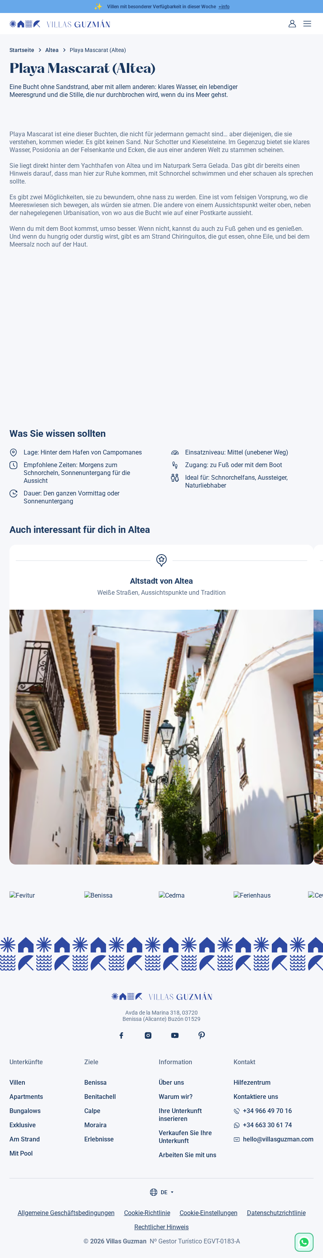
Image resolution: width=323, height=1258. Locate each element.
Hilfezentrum (252, 1082)
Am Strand (24, 1139)
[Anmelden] (292, 24)
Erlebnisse (99, 1139)
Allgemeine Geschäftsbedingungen (66, 1213)
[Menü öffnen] (307, 23)
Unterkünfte (26, 1062)
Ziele (91, 1062)
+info (224, 6)
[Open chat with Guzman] (304, 1242)
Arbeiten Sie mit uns (187, 1155)
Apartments (26, 1096)
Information (175, 1062)
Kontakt (244, 1062)
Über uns (171, 1082)
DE (164, 1192)
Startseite (21, 50)
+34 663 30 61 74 (267, 1125)
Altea (52, 50)
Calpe (92, 1111)
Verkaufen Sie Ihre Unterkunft (185, 1137)
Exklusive (22, 1125)
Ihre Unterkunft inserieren (180, 1115)
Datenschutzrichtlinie (276, 1213)
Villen (17, 1082)
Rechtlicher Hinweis (161, 1227)
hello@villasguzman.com (278, 1139)
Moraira (95, 1125)
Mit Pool (21, 1153)
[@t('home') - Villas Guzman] (59, 23)
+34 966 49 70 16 (267, 1111)
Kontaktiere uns (256, 1096)
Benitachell (100, 1096)
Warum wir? (176, 1096)
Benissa (95, 1082)
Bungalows (25, 1111)
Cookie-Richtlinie (147, 1213)
